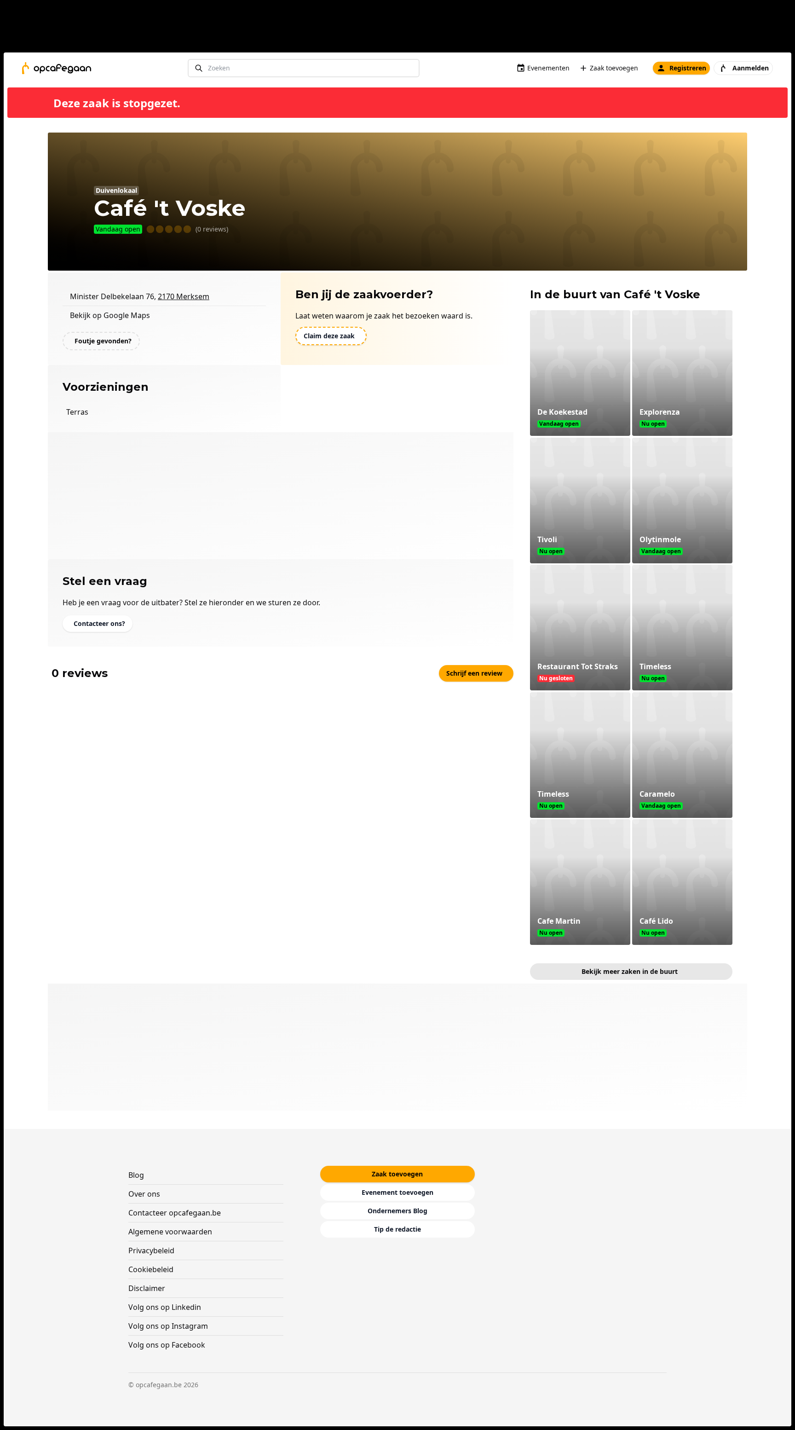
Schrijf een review (474, 673)
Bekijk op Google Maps (110, 315)
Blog (136, 1175)
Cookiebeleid (150, 1269)
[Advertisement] (401, 28)
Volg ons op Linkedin (164, 1307)
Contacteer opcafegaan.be (174, 1213)
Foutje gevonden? (103, 340)
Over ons (144, 1194)
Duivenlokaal (116, 190)
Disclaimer (146, 1288)
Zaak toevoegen (614, 68)
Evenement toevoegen (397, 1192)
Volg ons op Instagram (168, 1326)
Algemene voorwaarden (170, 1232)
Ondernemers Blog (397, 1210)
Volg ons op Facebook (166, 1345)
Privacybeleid (151, 1250)
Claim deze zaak (329, 335)
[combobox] (304, 68)
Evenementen (548, 68)
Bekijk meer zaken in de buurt (630, 971)
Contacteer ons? (99, 623)
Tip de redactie (397, 1229)
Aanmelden (750, 68)
